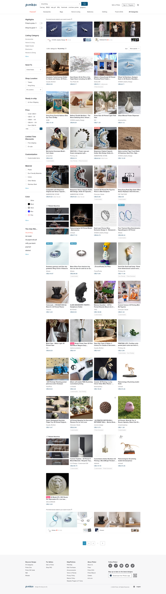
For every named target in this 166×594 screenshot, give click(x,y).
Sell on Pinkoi (116, 5)
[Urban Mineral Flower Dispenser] (129, 102)
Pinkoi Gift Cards (30, 570)
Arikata (120, 233)
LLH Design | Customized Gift (79, 463)
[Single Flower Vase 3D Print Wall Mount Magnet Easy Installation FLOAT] (81, 330)
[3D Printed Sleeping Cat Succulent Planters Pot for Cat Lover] (81, 407)
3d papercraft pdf (31, 240)
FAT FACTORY (122, 194)
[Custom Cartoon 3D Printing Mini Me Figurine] (129, 292)
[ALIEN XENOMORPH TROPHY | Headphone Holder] (81, 292)
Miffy (58, 7)
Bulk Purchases (71, 567)
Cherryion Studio (99, 194)
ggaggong (82, 7)
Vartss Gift (97, 82)
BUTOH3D (73, 309)
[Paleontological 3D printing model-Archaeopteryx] (129, 446)
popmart (28, 247)
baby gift (53, 7)
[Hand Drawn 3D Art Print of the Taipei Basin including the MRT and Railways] (81, 64)
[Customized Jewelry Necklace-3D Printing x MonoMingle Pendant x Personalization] (105, 446)
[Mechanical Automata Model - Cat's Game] (57, 138)
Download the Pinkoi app (121, 576)
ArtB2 (47, 120)
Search (84, 4)
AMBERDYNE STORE (100, 156)
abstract (28, 250)
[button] (41, 129)
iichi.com (90, 578)
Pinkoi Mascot (92, 572)
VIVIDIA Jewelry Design (125, 82)
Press (89, 567)
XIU (95, 120)
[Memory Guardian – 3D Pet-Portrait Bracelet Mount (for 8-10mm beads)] (105, 292)
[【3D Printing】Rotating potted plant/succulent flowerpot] (57, 369)
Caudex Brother (51, 82)
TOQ (95, 309)
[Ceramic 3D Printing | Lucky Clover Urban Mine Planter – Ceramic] (105, 369)
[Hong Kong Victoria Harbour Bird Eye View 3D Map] (57, 102)
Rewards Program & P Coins (75, 581)
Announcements (71, 570)
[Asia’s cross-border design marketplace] (30, 5)
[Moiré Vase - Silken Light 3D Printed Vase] (57, 330)
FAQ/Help (69, 564)
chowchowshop (122, 425)
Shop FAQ (49, 567)
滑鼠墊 (48, 7)
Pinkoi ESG (91, 570)
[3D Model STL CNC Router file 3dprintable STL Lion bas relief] (57, 484)
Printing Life (73, 156)
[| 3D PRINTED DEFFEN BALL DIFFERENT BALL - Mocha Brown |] (105, 407)
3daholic (96, 463)
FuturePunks (98, 271)
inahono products (75, 348)
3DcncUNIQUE (50, 502)
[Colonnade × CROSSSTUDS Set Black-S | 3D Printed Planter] (57, 292)
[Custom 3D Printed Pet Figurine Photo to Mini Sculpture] (105, 176)
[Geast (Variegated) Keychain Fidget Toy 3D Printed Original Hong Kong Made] (57, 407)
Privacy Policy (71, 575)
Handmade (64, 7)
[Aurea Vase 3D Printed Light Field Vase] (105, 102)
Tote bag (42, 7)
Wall (26, 572)
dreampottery (122, 120)
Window (27, 575)
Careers (90, 575)
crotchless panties (73, 7)
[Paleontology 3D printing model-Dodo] (129, 369)
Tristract (48, 309)
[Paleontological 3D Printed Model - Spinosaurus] (81, 215)
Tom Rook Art (74, 82)
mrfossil (72, 233)
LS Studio (73, 386)
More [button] (27, 56)
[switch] (34, 23)
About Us (90, 564)
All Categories (29, 564)
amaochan (49, 156)
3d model (28, 236)
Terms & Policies (71, 572)
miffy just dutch (30, 243)
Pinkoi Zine (28, 567)
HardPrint (49, 386)
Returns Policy (71, 578)
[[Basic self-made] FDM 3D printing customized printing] (81, 369)
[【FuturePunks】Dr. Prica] (105, 253)
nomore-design (98, 425)
